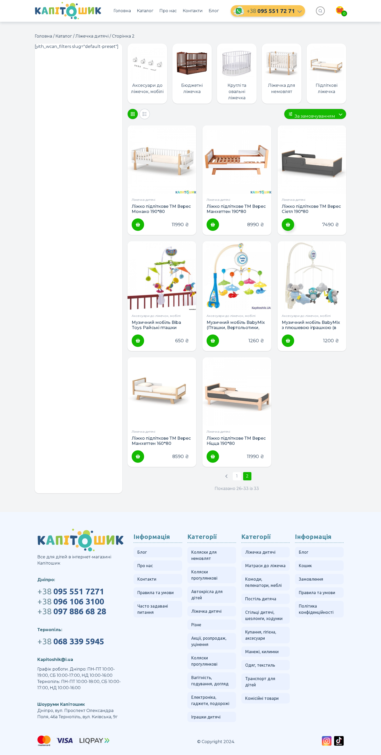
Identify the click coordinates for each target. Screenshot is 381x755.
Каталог (145, 10)
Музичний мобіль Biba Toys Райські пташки (156, 325)
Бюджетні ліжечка (192, 88)
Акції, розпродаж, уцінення (209, 641)
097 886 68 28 (71, 611)
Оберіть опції (288, 224)
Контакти (193, 10)
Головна (122, 10)
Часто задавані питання (152, 609)
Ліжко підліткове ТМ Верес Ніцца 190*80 (236, 441)
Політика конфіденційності (316, 609)
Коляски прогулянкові (204, 574)
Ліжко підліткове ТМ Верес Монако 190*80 (161, 209)
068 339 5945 (70, 641)
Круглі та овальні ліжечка (237, 91)
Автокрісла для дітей (207, 594)
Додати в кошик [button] (138, 224)
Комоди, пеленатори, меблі (263, 582)
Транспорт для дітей (260, 681)
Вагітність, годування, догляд (210, 680)
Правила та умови (155, 592)
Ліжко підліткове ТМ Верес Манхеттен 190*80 (236, 209)
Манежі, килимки (262, 651)
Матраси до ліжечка (265, 565)
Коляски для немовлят (204, 555)
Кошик (305, 565)
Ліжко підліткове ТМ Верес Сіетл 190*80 (311, 209)
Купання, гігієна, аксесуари (260, 635)
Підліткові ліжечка (326, 88)
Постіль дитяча (260, 598)
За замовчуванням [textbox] (315, 116)
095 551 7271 (70, 591)
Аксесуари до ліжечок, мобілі (147, 88)
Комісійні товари (262, 698)
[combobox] (315, 114)
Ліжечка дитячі (92, 36)
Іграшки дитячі (206, 717)
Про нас (168, 10)
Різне (196, 624)
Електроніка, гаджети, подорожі (210, 700)
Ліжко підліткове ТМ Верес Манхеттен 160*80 (161, 441)
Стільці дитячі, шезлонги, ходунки (264, 615)
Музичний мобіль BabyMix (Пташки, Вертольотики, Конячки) (236, 325)
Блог (214, 10)
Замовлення (311, 579)
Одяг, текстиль (260, 665)
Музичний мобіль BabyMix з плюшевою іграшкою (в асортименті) (311, 325)
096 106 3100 (70, 601)
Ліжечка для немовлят (281, 88)
